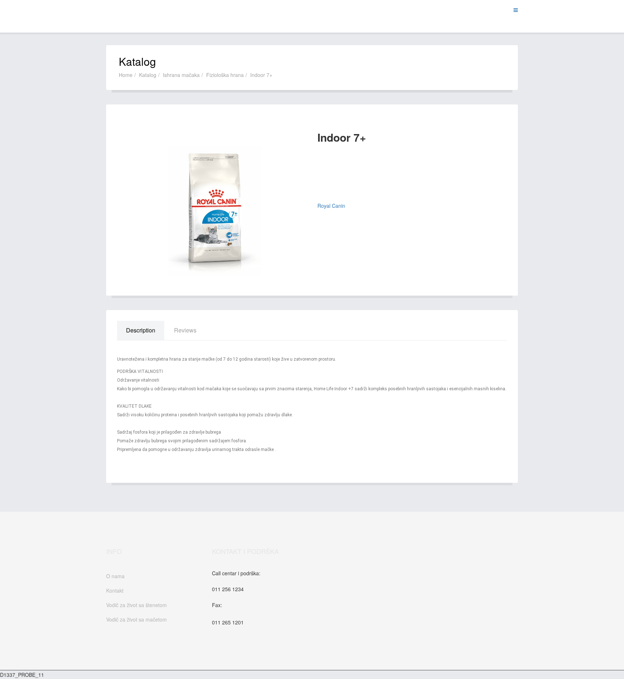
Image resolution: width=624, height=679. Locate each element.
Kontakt (115, 590)
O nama (115, 576)
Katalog (147, 74)
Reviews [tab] (185, 330)
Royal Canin (331, 205)
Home (126, 74)
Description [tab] (140, 330)
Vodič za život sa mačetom (136, 619)
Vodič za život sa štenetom (136, 605)
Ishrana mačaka (181, 74)
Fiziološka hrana (225, 74)
